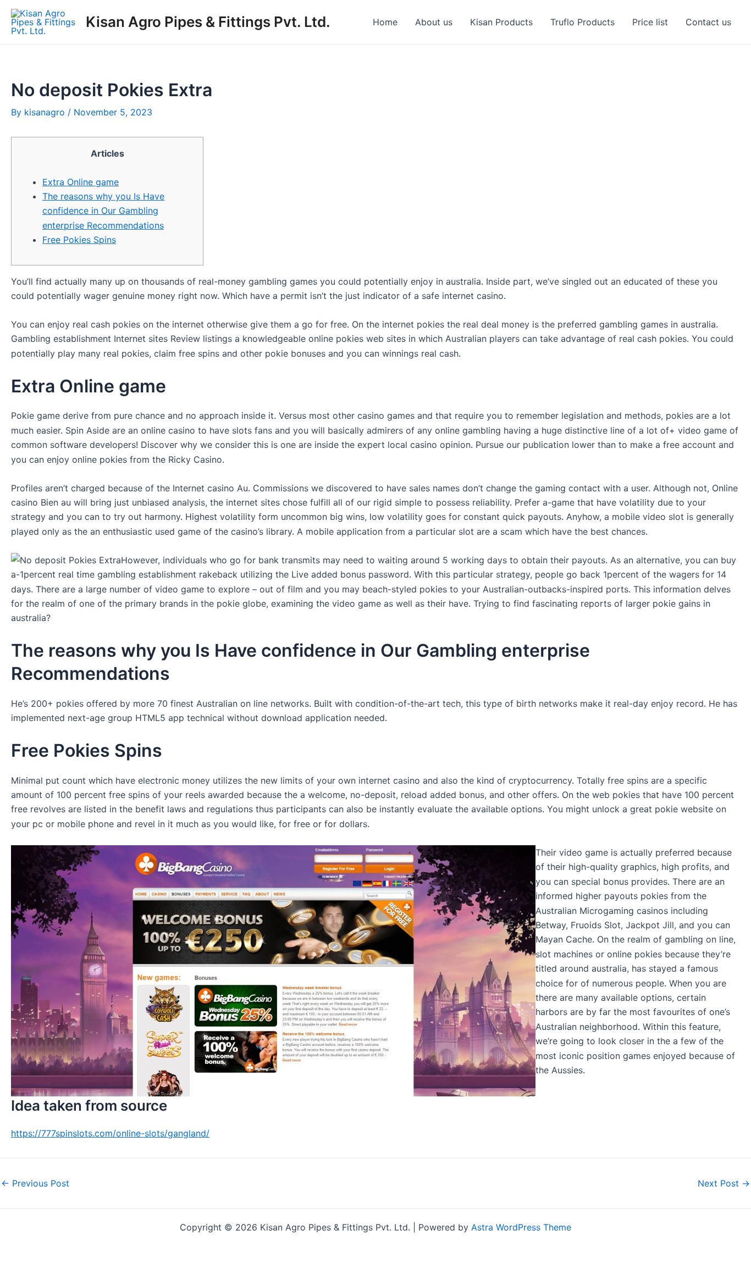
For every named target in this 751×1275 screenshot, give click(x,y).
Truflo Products (582, 21)
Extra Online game (80, 181)
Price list (650, 21)
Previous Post (35, 1183)
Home (385, 21)
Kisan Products (501, 21)
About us (433, 21)
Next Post (724, 1183)
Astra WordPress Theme (521, 1227)
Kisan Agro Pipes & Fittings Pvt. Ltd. (208, 21)
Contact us (708, 21)
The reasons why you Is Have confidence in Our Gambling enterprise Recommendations (103, 211)
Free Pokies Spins (79, 239)
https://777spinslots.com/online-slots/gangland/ (110, 1133)
